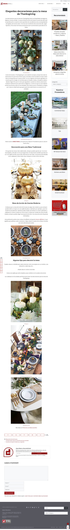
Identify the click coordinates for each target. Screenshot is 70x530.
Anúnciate (58, 3)
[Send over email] (32, 435)
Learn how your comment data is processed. (36, 496)
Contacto (61, 527)
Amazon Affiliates (40, 219)
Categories (54, 82)
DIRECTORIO (41, 3)
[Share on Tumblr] (1, 272)
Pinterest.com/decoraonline (30, 427)
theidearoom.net (27, 425)
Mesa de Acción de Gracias (11, 439)
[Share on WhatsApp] (40, 435)
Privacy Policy (66, 527)
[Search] (65, 9)
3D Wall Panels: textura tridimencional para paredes (17, 440)
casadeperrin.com (27, 257)
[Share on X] (16, 435)
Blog (57, 527)
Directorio (53, 527)
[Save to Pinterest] (24, 435)
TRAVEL (64, 3)
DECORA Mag (50, 3)
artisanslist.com (26, 72)
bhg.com (26, 200)
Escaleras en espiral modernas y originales (15, 442)
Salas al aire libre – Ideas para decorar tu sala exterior (59, 53)
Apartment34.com (29, 376)
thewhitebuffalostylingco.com (27, 139)
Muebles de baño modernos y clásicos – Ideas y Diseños (59, 33)
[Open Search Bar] (68, 3)
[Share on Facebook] (8, 435)
